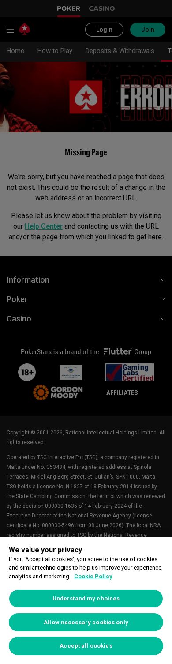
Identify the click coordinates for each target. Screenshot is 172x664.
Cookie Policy (93, 576)
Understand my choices (86, 598)
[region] (86, 600)
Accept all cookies (86, 645)
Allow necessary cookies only (86, 622)
